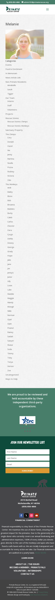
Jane (9, 264)
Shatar (10, 345)
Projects (9, 114)
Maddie (10, 294)
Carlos (10, 221)
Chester (10, 226)
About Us (21, 564)
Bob (9, 200)
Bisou (9, 196)
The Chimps (11, 134)
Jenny (9, 154)
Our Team (10, 98)
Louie (9, 285)
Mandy (10, 302)
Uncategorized (12, 374)
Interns (10, 101)
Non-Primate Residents (16, 82)
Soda (9, 349)
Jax (8, 268)
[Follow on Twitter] (26, 515)
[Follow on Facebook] (21, 515)
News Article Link (13, 77)
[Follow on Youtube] (37, 515)
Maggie (10, 298)
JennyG (10, 272)
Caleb (9, 217)
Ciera (9, 230)
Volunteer (20, 570)
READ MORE (40, 552)
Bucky (10, 213)
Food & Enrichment (14, 69)
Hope (9, 255)
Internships (34, 570)
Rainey (10, 332)
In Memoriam (11, 73)
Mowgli (10, 306)
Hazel (10, 146)
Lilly (9, 281)
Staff (9, 105)
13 (25, 431)
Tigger (10, 93)
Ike (8, 150)
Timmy (10, 353)
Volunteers (12, 109)
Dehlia (10, 238)
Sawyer (10, 340)
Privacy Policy (43, 592)
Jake (9, 260)
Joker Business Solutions (39, 595)
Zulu (9, 180)
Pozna (10, 167)
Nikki (9, 311)
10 (28, 428)
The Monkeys (11, 184)
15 (30, 431)
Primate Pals (38, 567)
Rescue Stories (12, 118)
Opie (9, 323)
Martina (10, 158)
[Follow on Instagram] (31, 515)
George (10, 247)
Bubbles (11, 209)
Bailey (10, 192)
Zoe (9, 370)
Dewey (10, 243)
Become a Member (19, 567)
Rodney (10, 171)
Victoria (10, 175)
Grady (10, 251)
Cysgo (10, 234)
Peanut (10, 328)
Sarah (9, 89)
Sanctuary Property (14, 130)
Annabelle (11, 85)
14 (27, 431)
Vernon (10, 366)
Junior (9, 277)
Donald (10, 141)
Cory (9, 137)
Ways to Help (12, 379)
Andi (9, 187)
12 (34, 428)
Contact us (27, 574)
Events (9, 65)
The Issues (33, 564)
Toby (9, 357)
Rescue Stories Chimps (17, 121)
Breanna (11, 204)
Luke (9, 289)
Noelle (10, 163)
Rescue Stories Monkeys (18, 125)
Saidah (10, 336)
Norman (10, 315)
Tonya (10, 362)
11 (31, 428)
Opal (9, 319)
